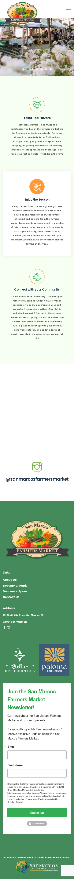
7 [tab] (51, 69)
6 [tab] (46, 69)
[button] (67, 8)
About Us (10, 579)
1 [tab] (23, 69)
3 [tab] (32, 69)
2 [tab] (28, 69)
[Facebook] (5, 628)
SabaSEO (65, 857)
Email (11, 746)
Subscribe (37, 812)
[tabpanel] (37, 38)
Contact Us (11, 597)
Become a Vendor (16, 585)
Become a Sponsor (17, 591)
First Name (15, 765)
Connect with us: (15, 621)
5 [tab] (41, 69)
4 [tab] (37, 69)
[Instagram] (8, 628)
